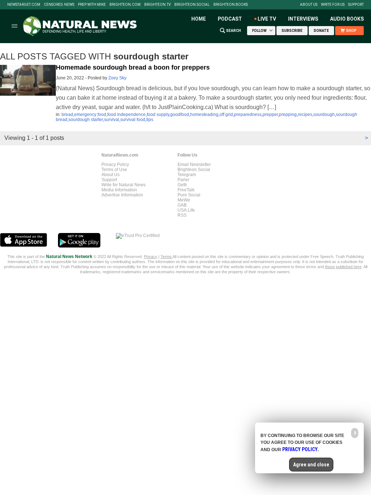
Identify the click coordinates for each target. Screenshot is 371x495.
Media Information (119, 189)
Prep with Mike (92, 5)
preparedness (248, 114)
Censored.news (59, 5)
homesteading (204, 114)
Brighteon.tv (157, 5)
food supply (158, 114)
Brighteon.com (125, 5)
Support (356, 5)
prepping (288, 114)
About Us (308, 5)
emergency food (90, 114)
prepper (270, 114)
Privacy (150, 256)
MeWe (184, 200)
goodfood (179, 114)
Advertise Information (122, 194)
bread (67, 114)
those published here (343, 267)
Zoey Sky (117, 77)
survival (111, 119)
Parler (183, 179)
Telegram (187, 174)
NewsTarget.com (23, 5)
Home (198, 19)
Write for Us (333, 5)
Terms (166, 256)
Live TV (267, 19)
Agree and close (311, 464)
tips (149, 119)
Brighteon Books (230, 5)
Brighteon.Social (192, 5)
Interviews (303, 19)
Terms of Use (114, 169)
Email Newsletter (194, 164)
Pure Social (189, 194)
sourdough (324, 114)
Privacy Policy (115, 164)
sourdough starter (85, 119)
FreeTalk (186, 189)
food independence (126, 114)
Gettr (182, 184)
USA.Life (186, 210)
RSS (182, 215)
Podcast (230, 19)
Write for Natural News (123, 184)
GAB (182, 205)
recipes (305, 114)
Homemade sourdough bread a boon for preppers (133, 67)
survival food (132, 119)
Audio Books (347, 19)
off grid (226, 114)
